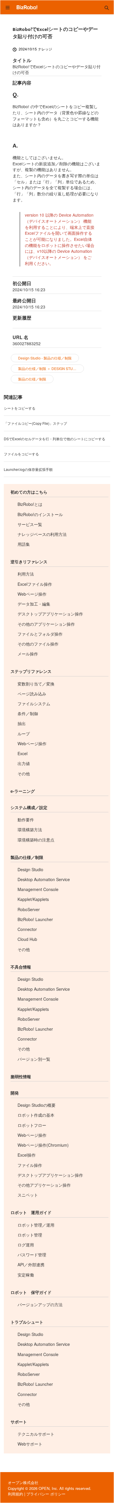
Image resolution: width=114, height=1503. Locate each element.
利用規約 (15, 1494)
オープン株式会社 (23, 1482)
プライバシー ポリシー (45, 1494)
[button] (106, 7)
